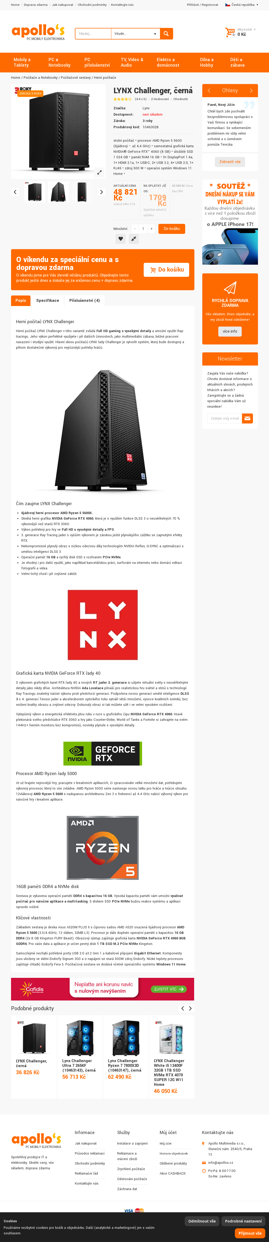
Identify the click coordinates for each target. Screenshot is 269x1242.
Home (15, 5)
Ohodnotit (180, 99)
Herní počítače (105, 77)
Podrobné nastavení (243, 1221)
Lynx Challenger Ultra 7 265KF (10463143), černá (79, 1065)
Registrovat (210, 5)
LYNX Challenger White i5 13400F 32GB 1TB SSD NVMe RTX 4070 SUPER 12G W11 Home (169, 1072)
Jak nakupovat (62, 5)
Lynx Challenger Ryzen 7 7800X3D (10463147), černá (124, 1065)
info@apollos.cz (220, 1162)
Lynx (146, 108)
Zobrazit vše (230, 162)
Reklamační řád (86, 1173)
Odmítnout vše (202, 1221)
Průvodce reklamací (90, 1153)
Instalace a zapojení (132, 1143)
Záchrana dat (127, 1189)
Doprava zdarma (36, 5)
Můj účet (166, 1143)
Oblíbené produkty (173, 1163)
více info (230, 331)
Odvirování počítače (132, 1179)
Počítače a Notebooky (41, 77)
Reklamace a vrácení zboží (127, 1156)
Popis (20, 300)
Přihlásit (193, 5)
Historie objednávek (174, 1153)
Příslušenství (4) (84, 300)
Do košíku (172, 228)
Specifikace (47, 300)
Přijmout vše (250, 1233)
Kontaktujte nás (122, 5)
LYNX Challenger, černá (31, 1063)
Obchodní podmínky (92, 5)
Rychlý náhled (33, 1032)
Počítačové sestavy (76, 77)
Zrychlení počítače (131, 1169)
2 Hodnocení (160, 99)
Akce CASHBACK (173, 1173)
